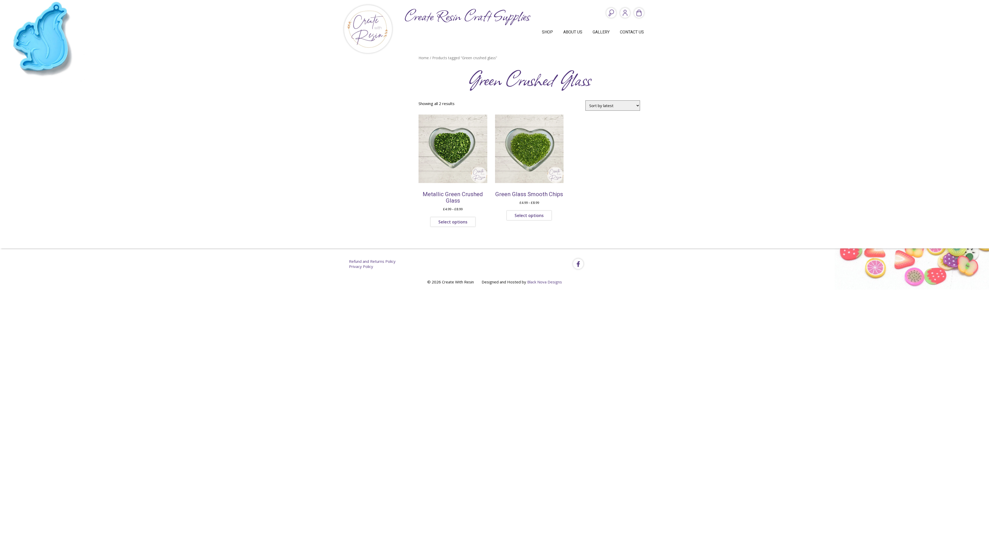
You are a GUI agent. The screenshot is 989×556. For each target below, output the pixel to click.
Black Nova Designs (544, 281)
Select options (452, 222)
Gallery (601, 32)
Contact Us (632, 32)
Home (424, 57)
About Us (572, 32)
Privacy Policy (361, 266)
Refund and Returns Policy (372, 261)
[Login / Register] (625, 13)
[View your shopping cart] (639, 13)
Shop (547, 32)
